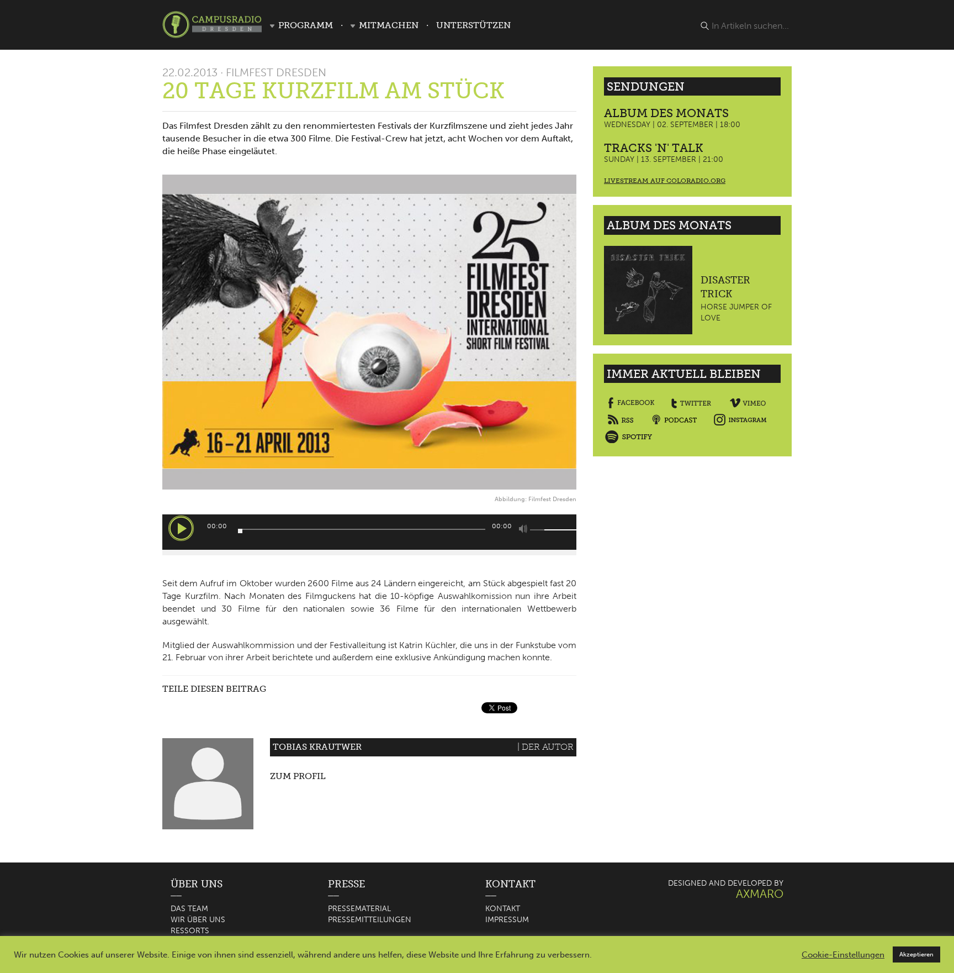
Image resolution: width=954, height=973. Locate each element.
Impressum (507, 919)
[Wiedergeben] (181, 528)
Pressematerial (359, 908)
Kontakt (502, 908)
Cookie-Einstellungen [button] (843, 955)
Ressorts (190, 930)
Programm (305, 25)
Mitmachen (388, 25)
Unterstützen (473, 25)
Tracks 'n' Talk (653, 148)
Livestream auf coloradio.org (664, 181)
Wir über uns (198, 919)
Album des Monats (666, 113)
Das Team (189, 908)
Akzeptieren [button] (916, 954)
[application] (369, 532)
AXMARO (759, 894)
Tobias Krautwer (317, 746)
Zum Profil (298, 776)
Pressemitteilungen (369, 919)
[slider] (543, 530)
